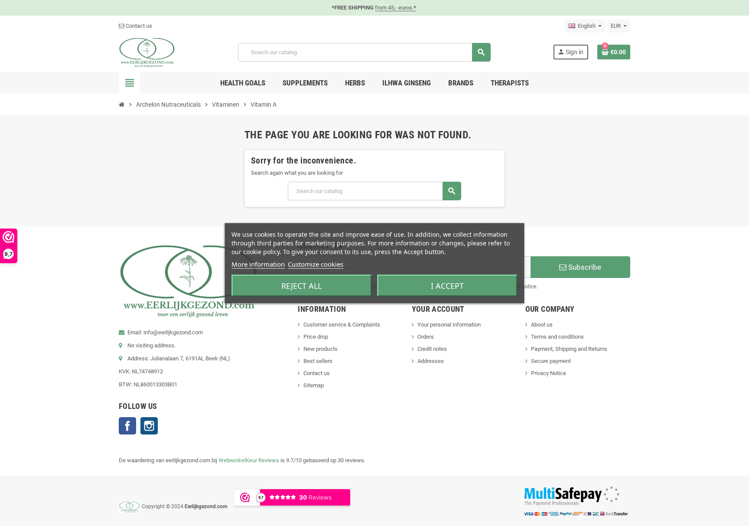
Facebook (127, 426)
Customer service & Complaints (341, 324)
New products (320, 349)
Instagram (149, 426)
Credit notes (432, 349)
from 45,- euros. (395, 7)
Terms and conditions (557, 336)
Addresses (430, 361)
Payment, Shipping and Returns (569, 349)
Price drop (315, 336)
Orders (425, 336)
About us (542, 324)
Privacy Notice (548, 373)
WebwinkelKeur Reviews (248, 460)
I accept (447, 285)
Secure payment (551, 361)
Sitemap (313, 385)
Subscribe (584, 267)
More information (258, 263)
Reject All (301, 285)
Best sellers (317, 361)
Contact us (138, 26)
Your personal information (449, 324)
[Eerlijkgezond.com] (147, 52)
